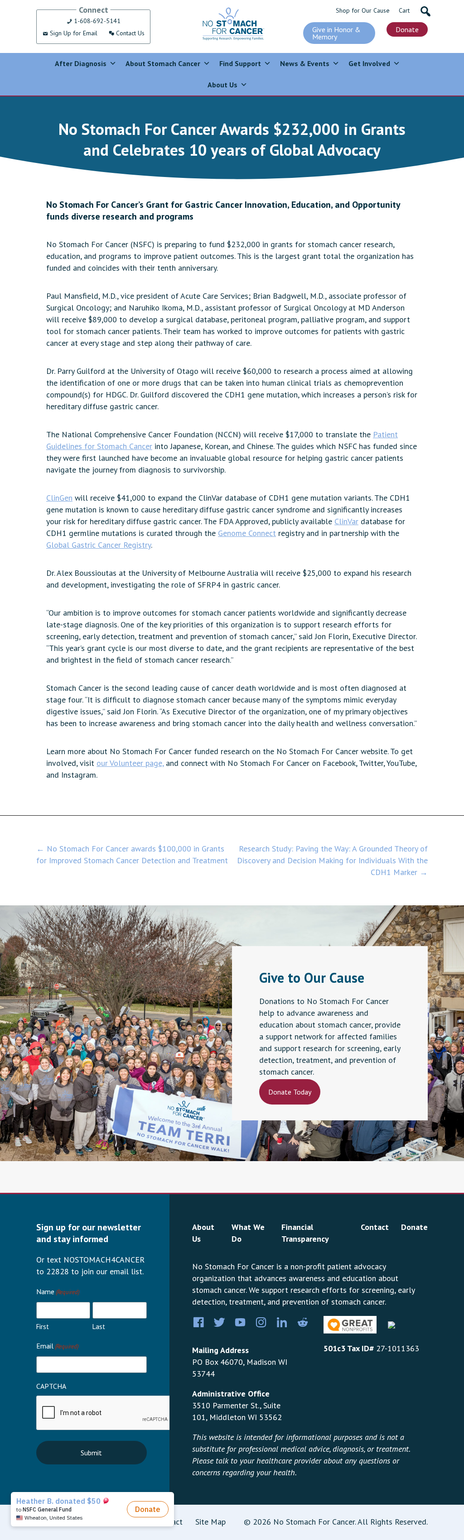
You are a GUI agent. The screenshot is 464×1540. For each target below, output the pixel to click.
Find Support (240, 63)
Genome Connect (247, 533)
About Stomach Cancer (163, 63)
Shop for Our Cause (363, 10)
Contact (375, 1227)
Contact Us (129, 33)
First (42, 1326)
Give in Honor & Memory (336, 33)
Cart (404, 10)
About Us (222, 84)
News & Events (304, 63)
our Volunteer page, (130, 763)
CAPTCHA (51, 1386)
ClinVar (346, 521)
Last (98, 1326)
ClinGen (59, 498)
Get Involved (369, 63)
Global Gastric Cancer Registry (98, 545)
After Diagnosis (80, 63)
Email (57, 1345)
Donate (407, 29)
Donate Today (289, 1091)
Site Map (210, 1521)
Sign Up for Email (72, 33)
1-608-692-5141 (96, 21)
